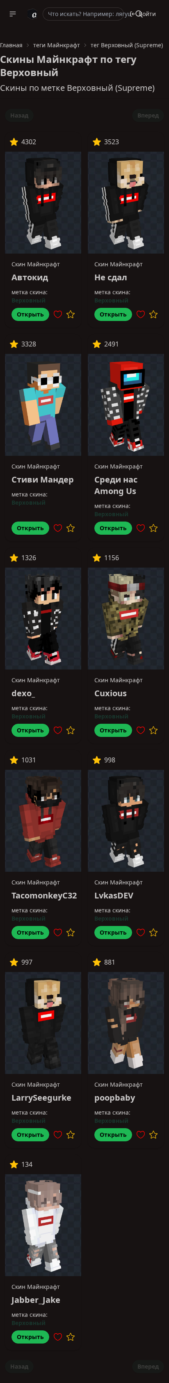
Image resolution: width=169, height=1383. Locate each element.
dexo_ (23, 693)
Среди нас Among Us (115, 485)
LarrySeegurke (41, 1097)
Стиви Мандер (42, 479)
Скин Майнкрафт (35, 264)
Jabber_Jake (35, 1299)
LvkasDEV (113, 895)
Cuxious (110, 693)
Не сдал (110, 277)
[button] (12, 14)
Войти (147, 14)
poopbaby (114, 1097)
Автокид (29, 277)
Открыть (30, 314)
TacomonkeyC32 (44, 895)
